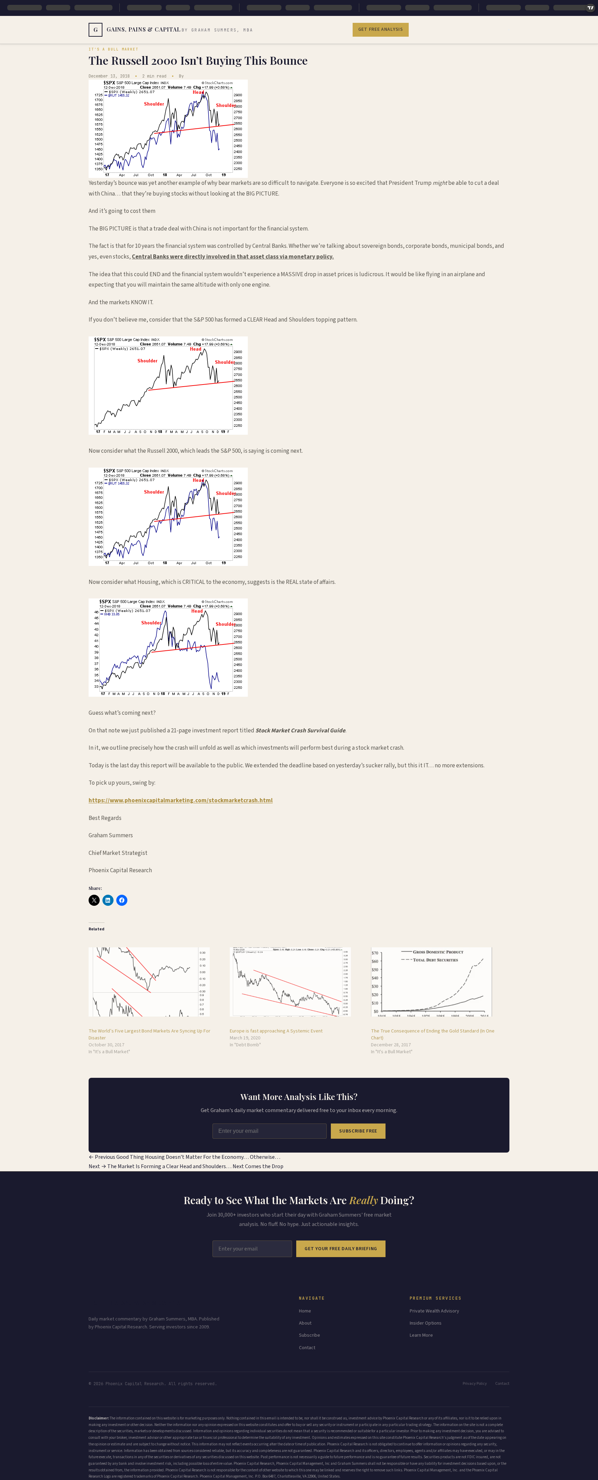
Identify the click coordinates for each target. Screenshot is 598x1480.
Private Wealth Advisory (434, 1311)
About (305, 1323)
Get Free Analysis (380, 29)
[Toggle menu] (508, 29)
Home (305, 1311)
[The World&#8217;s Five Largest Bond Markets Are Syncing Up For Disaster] (156, 982)
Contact (307, 1347)
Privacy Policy (475, 1384)
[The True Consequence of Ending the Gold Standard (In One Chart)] (438, 982)
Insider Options (426, 1323)
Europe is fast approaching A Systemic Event (276, 1031)
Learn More (421, 1335)
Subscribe (309, 1335)
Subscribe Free (358, 1131)
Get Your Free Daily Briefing (341, 1248)
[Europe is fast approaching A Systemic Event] (297, 982)
